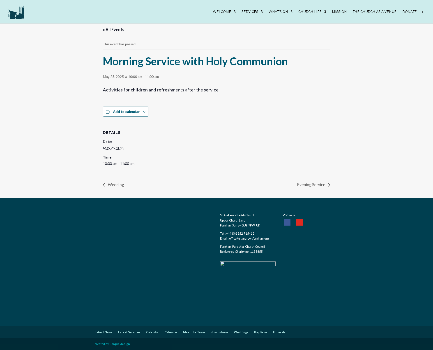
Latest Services (129, 332)
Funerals (279, 332)
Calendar (152, 332)
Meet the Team (194, 332)
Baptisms (260, 332)
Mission (339, 12)
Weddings (241, 332)
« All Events (113, 29)
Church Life (310, 12)
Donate (409, 12)
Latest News (104, 332)
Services (250, 12)
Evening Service (311, 184)
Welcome (222, 12)
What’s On (278, 12)
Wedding (115, 184)
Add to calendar (126, 111)
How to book (219, 332)
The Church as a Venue (374, 12)
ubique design (120, 344)
